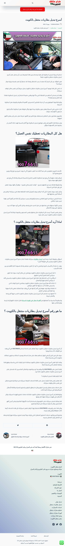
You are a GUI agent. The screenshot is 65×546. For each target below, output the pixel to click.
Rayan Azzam (55, 24)
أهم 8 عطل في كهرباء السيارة (31, 301)
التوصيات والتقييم (57, 493)
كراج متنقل (46, 536)
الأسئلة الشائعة (57, 485)
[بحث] (32, 3)
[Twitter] (18, 425)
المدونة (59, 496)
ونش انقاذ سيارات (56, 516)
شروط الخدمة (34, 536)
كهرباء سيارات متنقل (56, 513)
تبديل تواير (59, 502)
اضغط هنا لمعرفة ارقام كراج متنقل (32, 9)
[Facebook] (47, 425)
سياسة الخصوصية (20, 536)
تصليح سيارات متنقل (56, 510)
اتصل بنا (59, 490)
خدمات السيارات (57, 507)
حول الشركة (58, 488)
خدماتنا (60, 482)
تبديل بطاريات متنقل (56, 504)
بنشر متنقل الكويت (56, 518)
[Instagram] (53, 524)
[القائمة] (5, 3)
